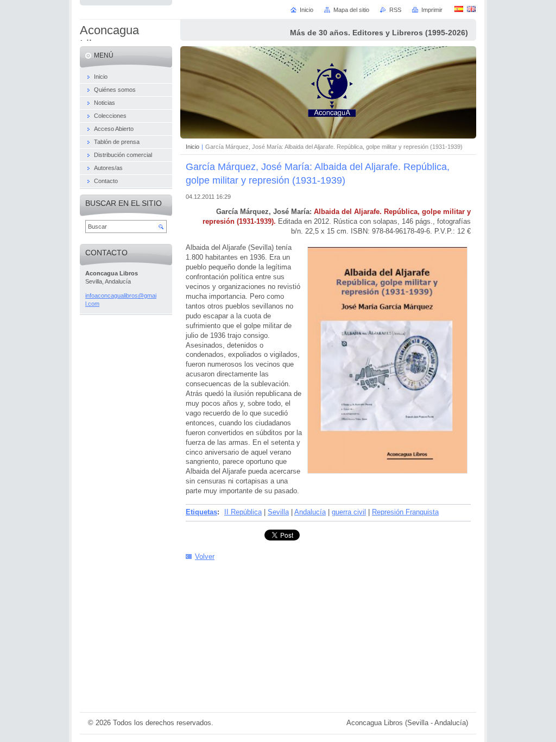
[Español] (458, 8)
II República (243, 512)
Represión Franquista (405, 512)
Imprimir (432, 10)
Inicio (192, 146)
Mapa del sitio (351, 10)
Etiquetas (201, 512)
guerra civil (349, 512)
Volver (204, 556)
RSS (395, 10)
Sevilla (278, 512)
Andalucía (310, 512)
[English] (471, 8)
